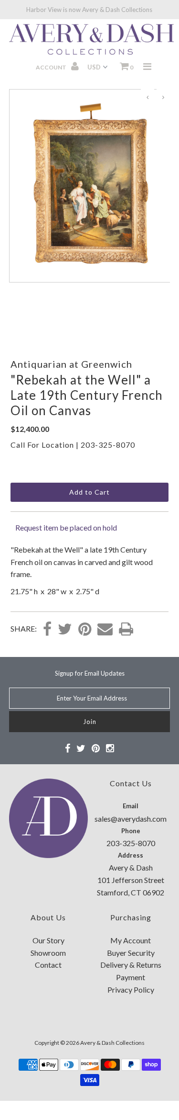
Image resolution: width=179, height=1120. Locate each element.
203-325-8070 (108, 444)
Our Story (48, 940)
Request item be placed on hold (66, 527)
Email (130, 806)
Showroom (48, 952)
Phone (130, 831)
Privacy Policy (130, 989)
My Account (130, 940)
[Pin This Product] (84, 630)
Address (130, 855)
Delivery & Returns (130, 964)
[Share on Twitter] (65, 630)
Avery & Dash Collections (112, 1042)
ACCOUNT (51, 67)
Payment (130, 977)
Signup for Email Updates (90, 673)
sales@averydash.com (131, 818)
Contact (48, 964)
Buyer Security (131, 952)
